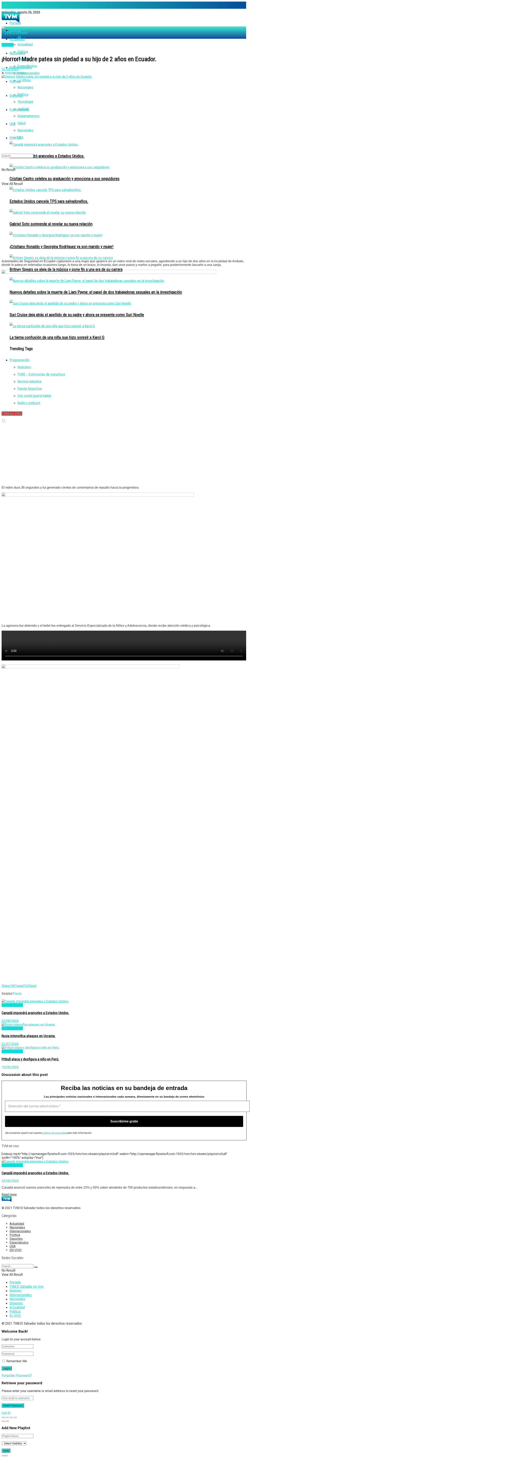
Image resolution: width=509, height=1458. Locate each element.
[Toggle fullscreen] (11, 1417)
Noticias (15, 1291)
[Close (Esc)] (3, 1417)
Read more (9, 1194)
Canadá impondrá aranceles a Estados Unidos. (47, 155)
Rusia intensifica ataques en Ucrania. (28, 1036)
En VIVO (15, 1316)
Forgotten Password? (17, 1375)
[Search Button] (35, 156)
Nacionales (25, 87)
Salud (21, 123)
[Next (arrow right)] (7, 1421)
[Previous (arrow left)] (3, 1421)
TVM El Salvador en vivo (26, 1286)
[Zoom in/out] (15, 1417)
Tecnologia (25, 102)
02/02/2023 (10, 69)
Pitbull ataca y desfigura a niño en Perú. (30, 1059)
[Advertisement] (124, 228)
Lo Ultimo (24, 80)
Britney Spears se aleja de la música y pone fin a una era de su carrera (66, 269)
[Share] (7, 1417)
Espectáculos (19, 109)
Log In (6, 1412)
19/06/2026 (10, 1067)
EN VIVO (15, 138)
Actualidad (25, 44)
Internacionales (21, 67)
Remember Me (16, 1361)
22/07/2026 (10, 1044)
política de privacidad (54, 1132)
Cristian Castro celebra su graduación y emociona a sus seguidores (64, 178)
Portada (15, 1282)
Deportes (16, 95)
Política (22, 94)
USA (13, 124)
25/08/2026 (10, 1021)
